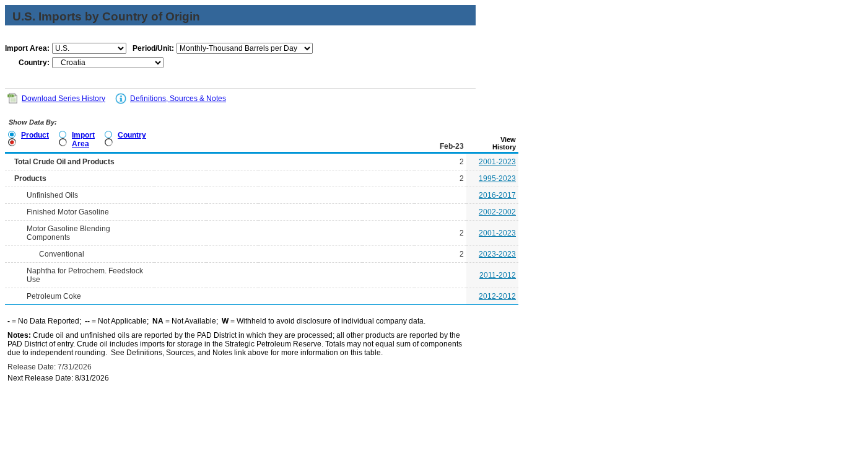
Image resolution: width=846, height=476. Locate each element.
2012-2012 (497, 296)
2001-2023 (497, 161)
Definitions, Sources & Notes (178, 98)
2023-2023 (497, 254)
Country (132, 135)
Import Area (83, 139)
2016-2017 (497, 195)
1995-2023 (497, 178)
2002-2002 (497, 212)
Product (35, 135)
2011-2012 (497, 275)
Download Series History (63, 98)
